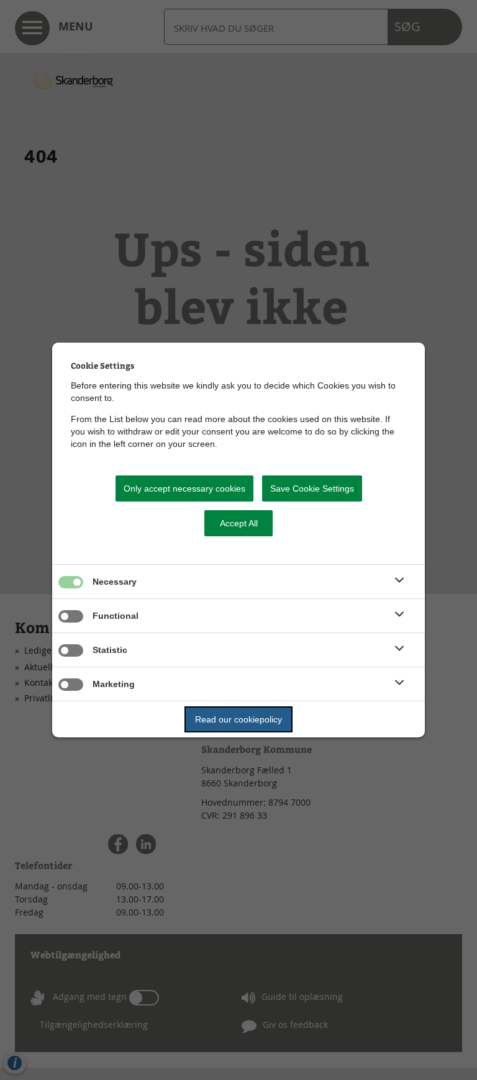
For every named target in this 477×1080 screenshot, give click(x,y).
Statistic (110, 650)
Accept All (239, 523)
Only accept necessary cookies (184, 488)
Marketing (114, 684)
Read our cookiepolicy (238, 719)
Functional (116, 616)
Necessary (115, 582)
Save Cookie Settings (312, 488)
